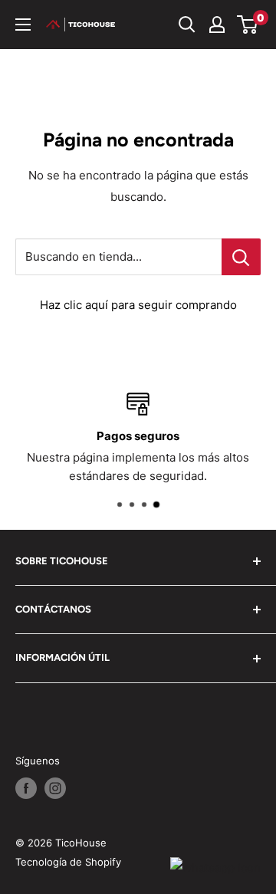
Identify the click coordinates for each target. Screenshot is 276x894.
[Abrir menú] (23, 24)
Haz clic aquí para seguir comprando (138, 304)
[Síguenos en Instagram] (55, 788)
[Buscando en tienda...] (241, 256)
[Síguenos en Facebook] (26, 788)
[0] (248, 24)
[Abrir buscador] (187, 24)
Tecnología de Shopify (68, 862)
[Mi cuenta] (217, 24)
